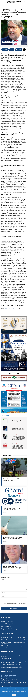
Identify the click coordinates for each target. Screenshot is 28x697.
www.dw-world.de (9, 308)
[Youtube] (10, 686)
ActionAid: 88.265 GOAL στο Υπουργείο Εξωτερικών (11, 655)
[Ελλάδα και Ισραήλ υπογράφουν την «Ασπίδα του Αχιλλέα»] (14, 525)
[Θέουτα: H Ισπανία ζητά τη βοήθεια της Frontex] (14, 496)
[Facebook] (2, 686)
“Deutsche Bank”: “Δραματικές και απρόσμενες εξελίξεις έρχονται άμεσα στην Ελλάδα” (13, 661)
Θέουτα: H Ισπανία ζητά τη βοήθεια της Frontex (11, 508)
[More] (24, 49)
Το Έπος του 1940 (6, 658)
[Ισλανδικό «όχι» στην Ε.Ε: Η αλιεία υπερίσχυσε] (14, 467)
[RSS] (5, 686)
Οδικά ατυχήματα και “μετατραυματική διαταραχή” (12, 567)
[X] (8, 686)
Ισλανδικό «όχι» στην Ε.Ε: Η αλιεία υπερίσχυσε (12, 479)
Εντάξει (14, 694)
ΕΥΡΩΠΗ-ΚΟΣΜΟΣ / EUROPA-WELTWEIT (10, 41)
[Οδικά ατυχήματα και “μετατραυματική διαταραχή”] (14, 554)
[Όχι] (26, 692)
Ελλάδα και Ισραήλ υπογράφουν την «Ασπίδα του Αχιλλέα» (13, 537)
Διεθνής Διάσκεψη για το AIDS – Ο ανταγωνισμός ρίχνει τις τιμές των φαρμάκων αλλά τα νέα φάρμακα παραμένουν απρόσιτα (12, 666)
